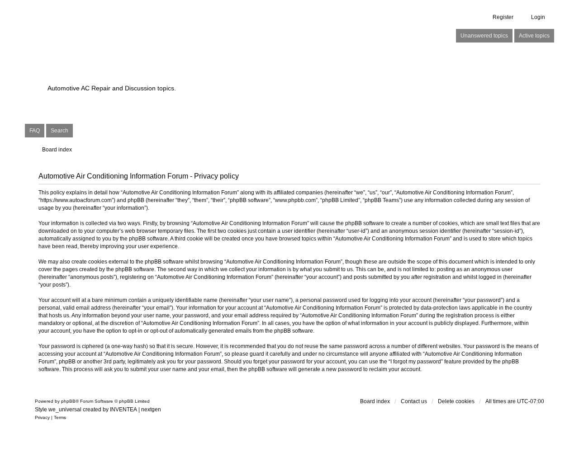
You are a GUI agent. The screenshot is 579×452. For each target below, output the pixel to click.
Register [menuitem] (503, 17)
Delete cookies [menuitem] (456, 401)
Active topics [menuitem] (534, 36)
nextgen (151, 409)
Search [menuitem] (59, 130)
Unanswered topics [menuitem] (484, 36)
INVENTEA (123, 409)
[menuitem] (42, 418)
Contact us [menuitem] (414, 401)
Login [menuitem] (538, 17)
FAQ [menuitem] (34, 130)
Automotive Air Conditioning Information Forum (232, 72)
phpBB (68, 401)
